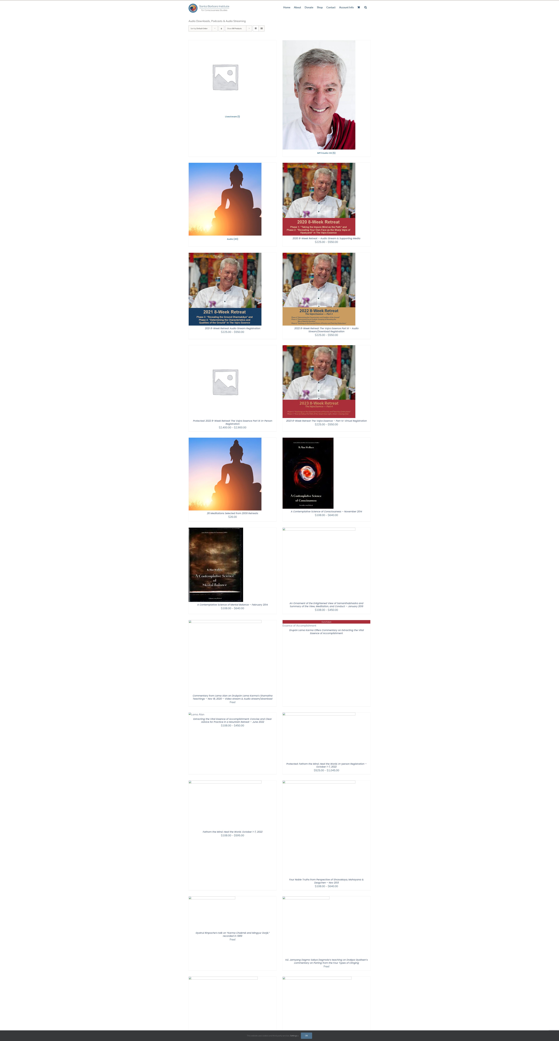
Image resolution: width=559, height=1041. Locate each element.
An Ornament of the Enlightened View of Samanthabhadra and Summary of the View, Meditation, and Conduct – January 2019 (326, 605)
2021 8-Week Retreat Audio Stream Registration (232, 328)
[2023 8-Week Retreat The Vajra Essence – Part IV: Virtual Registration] (319, 347)
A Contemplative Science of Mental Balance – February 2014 (232, 604)
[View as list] (261, 28)
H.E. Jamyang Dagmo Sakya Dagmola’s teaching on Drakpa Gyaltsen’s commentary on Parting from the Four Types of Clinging (326, 961)
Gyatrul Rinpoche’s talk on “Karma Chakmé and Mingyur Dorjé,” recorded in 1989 (232, 934)
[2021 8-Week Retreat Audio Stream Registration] (225, 254)
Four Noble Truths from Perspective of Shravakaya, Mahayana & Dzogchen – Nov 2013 (326, 881)
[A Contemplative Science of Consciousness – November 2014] (308, 439)
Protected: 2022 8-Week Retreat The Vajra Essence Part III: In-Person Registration (232, 422)
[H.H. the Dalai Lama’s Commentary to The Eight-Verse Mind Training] (317, 978)
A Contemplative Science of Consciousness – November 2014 (326, 511)
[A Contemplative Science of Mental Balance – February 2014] (216, 529)
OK (306, 1035)
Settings (294, 1035)
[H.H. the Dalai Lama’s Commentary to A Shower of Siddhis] (223, 978)
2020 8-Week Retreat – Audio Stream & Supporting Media (326, 238)
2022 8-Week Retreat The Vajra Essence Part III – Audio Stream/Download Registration (326, 330)
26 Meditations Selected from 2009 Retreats (232, 513)
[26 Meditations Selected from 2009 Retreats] (225, 439)
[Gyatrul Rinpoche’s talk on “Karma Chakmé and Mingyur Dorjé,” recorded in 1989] (212, 898)
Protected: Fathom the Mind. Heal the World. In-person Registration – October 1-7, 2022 (326, 765)
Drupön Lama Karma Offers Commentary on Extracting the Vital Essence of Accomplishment (326, 632)
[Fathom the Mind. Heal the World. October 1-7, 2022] (225, 782)
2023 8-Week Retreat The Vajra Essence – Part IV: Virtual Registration (326, 421)
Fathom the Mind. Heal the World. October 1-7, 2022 (232, 832)
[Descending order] (221, 28)
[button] (365, 7)
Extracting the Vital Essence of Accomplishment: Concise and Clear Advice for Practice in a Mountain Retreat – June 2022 (232, 720)
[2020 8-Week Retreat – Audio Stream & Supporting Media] (319, 164)
